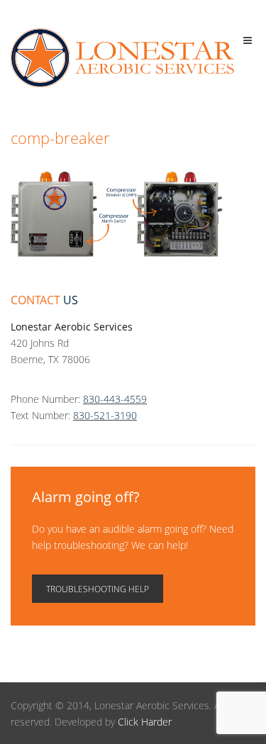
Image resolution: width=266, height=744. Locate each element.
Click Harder (145, 721)
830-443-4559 (115, 399)
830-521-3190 (105, 415)
